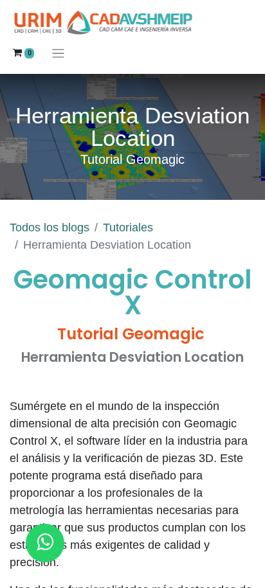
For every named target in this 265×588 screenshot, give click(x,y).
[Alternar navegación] (58, 53)
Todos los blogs (49, 227)
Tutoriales (128, 227)
